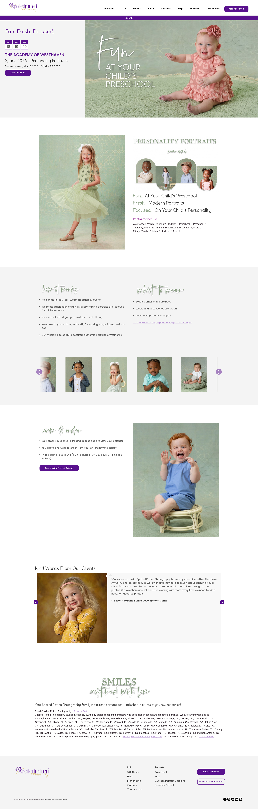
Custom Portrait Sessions (170, 733)
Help (180, 8)
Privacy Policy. (82, 663)
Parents (137, 8)
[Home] (22, 6)
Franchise (194, 8)
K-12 (123, 8)
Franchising (134, 733)
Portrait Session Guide (210, 734)
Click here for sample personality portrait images (162, 322)
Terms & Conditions (61, 752)
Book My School (236, 8)
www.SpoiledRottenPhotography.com (142, 689)
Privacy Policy (49, 752)
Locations (166, 8)
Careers (132, 737)
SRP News (133, 724)
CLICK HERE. (206, 689)
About (151, 8)
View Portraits (213, 8)
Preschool (109, 8)
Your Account (135, 741)
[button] (222, 579)
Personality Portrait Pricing (59, 468)
